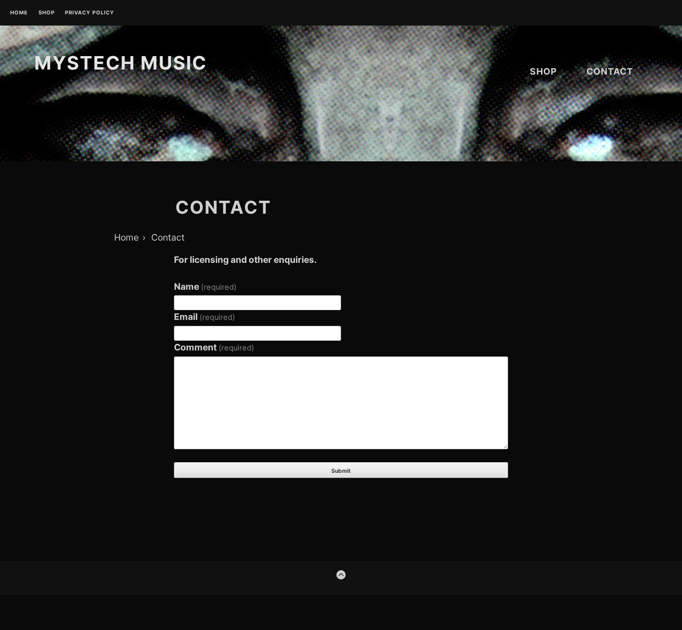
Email (204, 316)
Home (19, 13)
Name (205, 286)
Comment (214, 347)
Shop (47, 13)
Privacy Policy (89, 13)
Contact (609, 71)
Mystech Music (120, 62)
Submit (341, 470)
